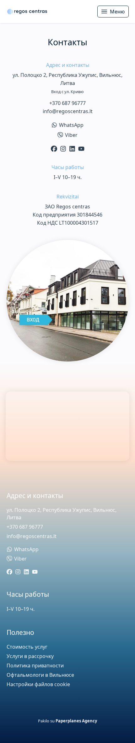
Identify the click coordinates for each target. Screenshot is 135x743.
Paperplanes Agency (76, 721)
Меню (117, 11)
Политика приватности (35, 665)
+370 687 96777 (67, 103)
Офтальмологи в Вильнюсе (40, 674)
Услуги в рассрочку (30, 656)
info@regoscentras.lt (68, 111)
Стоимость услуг (27, 646)
